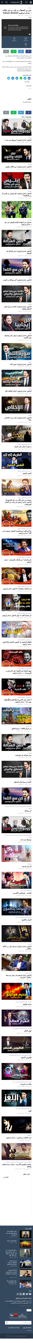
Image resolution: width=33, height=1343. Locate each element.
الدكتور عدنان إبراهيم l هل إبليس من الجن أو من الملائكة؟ (16, 195)
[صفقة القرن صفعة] (25, 1244)
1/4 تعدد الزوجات (25, 1084)
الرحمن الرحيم (26, 866)
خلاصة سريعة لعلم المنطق (22, 782)
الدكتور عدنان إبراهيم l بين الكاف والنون (18, 167)
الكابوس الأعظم (26, 1058)
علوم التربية (21, 1162)
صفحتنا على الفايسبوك (14, 1327)
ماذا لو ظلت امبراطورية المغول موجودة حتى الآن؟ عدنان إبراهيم (16, 532)
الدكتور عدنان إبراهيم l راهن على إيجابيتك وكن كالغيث (17, 337)
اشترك (29, 1310)
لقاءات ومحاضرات (14, 1162)
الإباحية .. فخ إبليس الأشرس (22, 893)
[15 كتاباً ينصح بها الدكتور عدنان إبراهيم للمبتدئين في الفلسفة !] (25, 1273)
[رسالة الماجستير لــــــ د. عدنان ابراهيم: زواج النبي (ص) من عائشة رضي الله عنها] (25, 1253)
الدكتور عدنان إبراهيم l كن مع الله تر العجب (17, 280)
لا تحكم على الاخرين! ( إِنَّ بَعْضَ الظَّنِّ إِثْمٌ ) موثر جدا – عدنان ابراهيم (17, 701)
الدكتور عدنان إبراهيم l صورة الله (20, 364)
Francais (28, 890)
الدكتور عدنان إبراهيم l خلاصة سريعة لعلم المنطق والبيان (17, 308)
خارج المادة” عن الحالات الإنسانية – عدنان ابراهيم (17, 561)
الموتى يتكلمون (26, 920)
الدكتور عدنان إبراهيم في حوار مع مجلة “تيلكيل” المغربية (18, 976)
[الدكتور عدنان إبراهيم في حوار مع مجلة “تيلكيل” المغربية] (16, 962)
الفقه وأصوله (21, 1081)
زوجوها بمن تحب (25, 840)
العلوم (22, 917)
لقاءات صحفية (28, 972)
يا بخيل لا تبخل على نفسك (22, 447)
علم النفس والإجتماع (13, 1055)
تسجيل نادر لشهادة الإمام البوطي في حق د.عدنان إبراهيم (18, 223)
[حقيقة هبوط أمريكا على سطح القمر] (25, 1284)
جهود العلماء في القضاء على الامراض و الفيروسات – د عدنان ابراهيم (18, 672)
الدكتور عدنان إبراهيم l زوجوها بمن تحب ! (17, 140)
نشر (25, 46)
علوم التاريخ (15, 1028)
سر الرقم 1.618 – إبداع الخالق (21, 729)
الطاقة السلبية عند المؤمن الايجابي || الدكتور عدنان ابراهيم (17, 643)
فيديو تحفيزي (28, 444)
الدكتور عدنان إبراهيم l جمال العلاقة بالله (18, 391)
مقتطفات (29, 7)
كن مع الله (27, 811)
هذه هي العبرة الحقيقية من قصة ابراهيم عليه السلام (12, 1262)
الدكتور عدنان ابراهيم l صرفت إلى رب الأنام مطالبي (17, 947)
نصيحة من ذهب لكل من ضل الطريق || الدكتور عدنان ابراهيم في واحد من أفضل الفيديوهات (18, 502)
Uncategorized (27, 806)
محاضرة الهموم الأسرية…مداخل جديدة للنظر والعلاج (16, 1165)
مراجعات (29, 944)
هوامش (29, 137)
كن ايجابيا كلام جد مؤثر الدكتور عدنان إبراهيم (16, 615)
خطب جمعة (12, 806)
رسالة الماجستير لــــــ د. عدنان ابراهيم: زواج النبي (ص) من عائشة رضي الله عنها (11, 1252)
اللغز (29, 1111)
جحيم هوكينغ (27, 1004)
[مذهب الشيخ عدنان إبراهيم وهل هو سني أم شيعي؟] (25, 1234)
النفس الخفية (27, 473)
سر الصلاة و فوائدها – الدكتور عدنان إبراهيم (17, 589)
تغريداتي (29, 1330)
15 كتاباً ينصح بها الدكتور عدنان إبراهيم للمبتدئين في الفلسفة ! (11, 1272)
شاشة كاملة (14, 40)
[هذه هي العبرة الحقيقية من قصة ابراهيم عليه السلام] (25, 1264)
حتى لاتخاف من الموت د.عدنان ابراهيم (18, 1138)
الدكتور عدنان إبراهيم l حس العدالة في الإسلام (18, 252)
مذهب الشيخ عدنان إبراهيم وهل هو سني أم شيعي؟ (11, 1233)
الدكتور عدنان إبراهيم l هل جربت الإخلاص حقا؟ (17, 419)
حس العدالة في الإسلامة (23, 755)
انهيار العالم (27, 1031)
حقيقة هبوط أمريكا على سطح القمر (12, 1281)
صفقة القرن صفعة (12, 1240)
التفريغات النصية (18, 806)
